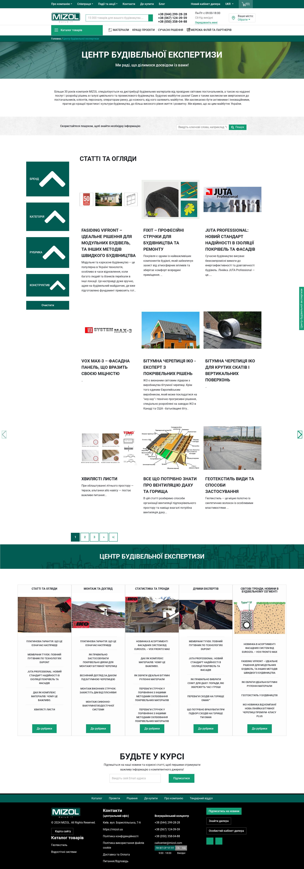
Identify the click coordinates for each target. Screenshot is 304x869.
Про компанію (173, 798)
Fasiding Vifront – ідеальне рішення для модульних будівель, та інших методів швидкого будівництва (259, 667)
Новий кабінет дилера (205, 4)
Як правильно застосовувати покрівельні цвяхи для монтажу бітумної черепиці (98, 660)
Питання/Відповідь (115, 861)
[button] (299, 434)
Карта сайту (63, 831)
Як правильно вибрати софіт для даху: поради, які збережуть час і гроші (206, 683)
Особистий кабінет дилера (226, 830)
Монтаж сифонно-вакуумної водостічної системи (98, 705)
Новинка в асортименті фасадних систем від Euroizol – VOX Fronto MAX (152, 645)
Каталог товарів (71, 30)
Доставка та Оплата (116, 854)
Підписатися (181, 778)
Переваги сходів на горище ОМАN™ (205, 698)
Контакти (129, 4)
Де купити (147, 4)
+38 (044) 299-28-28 (172, 14)
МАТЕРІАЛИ (120, 30)
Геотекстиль (59, 845)
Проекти (114, 798)
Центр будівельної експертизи (301, 308)
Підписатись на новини (224, 811)
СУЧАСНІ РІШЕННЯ (170, 30)
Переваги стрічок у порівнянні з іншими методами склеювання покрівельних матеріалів (152, 694)
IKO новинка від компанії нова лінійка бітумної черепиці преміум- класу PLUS (259, 710)
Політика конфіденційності (120, 836)
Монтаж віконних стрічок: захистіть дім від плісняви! (98, 690)
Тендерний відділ (201, 798)
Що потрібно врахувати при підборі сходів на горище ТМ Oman (205, 713)
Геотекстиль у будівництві (259, 695)
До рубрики (44, 728)
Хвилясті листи (44, 709)
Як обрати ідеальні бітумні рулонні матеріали (152, 677)
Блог (162, 4)
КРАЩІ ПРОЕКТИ (143, 30)
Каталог (96, 798)
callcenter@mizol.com (168, 843)
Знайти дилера (219, 821)
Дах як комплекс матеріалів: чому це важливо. (44, 696)
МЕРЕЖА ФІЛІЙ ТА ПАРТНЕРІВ (211, 30)
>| (113, 537)
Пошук (239, 127)
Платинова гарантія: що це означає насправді (44, 643)
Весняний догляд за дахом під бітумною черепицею (98, 677)
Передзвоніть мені (206, 22)
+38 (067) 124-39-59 (172, 18)
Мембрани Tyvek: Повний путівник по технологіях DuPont (44, 658)
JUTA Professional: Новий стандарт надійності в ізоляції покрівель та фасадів (44, 677)
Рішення (132, 798)
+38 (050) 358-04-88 (172, 21)
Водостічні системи (64, 852)
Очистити (48, 305)
